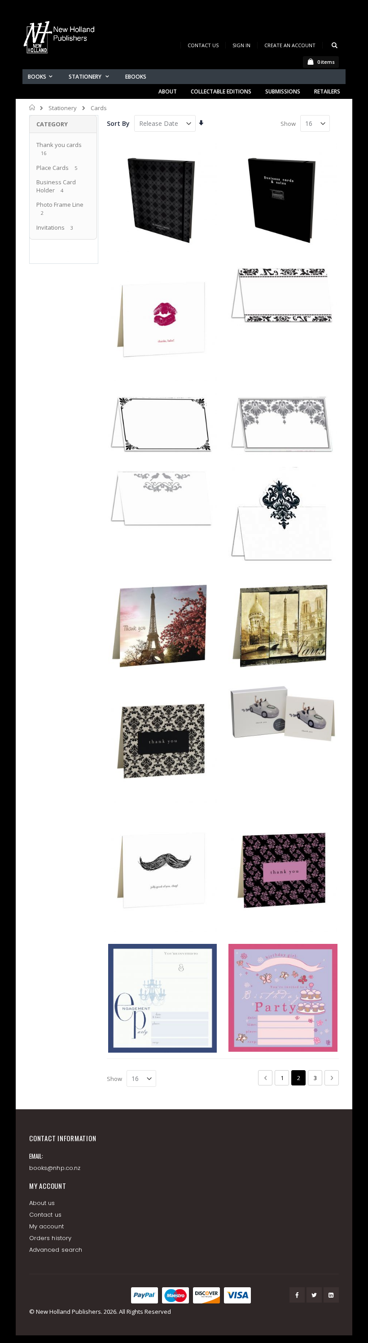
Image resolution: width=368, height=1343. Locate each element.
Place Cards (53, 168)
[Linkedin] (331, 1295)
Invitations (50, 227)
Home (32, 107)
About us (42, 1203)
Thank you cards (59, 145)
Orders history (50, 1238)
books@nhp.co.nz (54, 1168)
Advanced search (55, 1249)
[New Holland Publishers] (60, 39)
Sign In (241, 45)
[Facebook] (297, 1295)
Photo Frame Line (59, 204)
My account (46, 1226)
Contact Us (203, 45)
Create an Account (289, 45)
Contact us (45, 1214)
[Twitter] (314, 1295)
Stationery (62, 108)
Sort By (118, 123)
